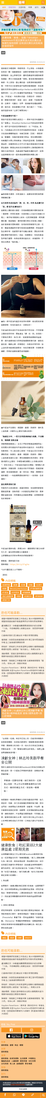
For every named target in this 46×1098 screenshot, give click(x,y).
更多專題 (28, 1063)
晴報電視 (12, 7)
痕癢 (15, 585)
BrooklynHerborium (19, 588)
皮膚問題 (6, 585)
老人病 (12, 1063)
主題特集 (22, 7)
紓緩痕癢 (26, 592)
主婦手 (39, 585)
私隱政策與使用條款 (18, 1085)
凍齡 (20, 938)
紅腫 (23, 585)
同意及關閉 (23, 1089)
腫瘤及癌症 (5, 1061)
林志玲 (28, 938)
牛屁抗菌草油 (36, 588)
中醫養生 (32, 1058)
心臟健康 (15, 1061)
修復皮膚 (39, 596)
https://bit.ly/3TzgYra (19, 564)
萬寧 (19, 596)
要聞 (11, 1045)
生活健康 (23, 1058)
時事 (30, 7)
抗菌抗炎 (28, 596)
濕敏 (31, 585)
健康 (4, 7)
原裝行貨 (6, 600)
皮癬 (4, 588)
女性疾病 (4, 1063)
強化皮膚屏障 (8, 596)
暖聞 (21, 1045)
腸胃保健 (23, 1061)
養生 (4, 938)
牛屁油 (5, 592)
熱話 (16, 1045)
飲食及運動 (14, 1058)
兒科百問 (32, 1061)
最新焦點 (4, 1045)
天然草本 (15, 592)
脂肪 (12, 938)
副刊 (36, 7)
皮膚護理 (20, 1063)
